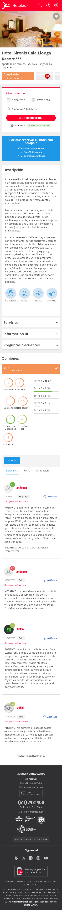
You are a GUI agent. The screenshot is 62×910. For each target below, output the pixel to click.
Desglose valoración (15, 501)
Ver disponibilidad (31, 118)
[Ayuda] (48, 5)
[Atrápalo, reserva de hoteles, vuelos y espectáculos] (6, 5)
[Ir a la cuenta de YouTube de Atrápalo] (46, 858)
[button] (56, 16)
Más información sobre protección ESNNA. (33, 901)
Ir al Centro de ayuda (31, 783)
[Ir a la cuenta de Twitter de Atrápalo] (24, 858)
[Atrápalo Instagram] (38, 858)
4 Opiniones (15, 78)
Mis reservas (31, 779)
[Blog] (16, 858)
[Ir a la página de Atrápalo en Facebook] (31, 858)
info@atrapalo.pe (34, 811)
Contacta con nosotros (31, 787)
